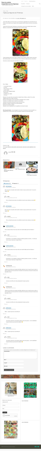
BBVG (33, 6)
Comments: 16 (23, 18)
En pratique (23, 3)
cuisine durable (13, 146)
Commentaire (7, 351)
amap (6, 146)
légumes (4, 148)
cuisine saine (24, 146)
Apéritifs (5, 169)
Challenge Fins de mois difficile (26, 6)
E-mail (5, 362)
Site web (5, 366)
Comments (7, 183)
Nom (5, 359)
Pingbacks (15, 183)
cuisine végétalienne (30, 146)
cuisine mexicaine (19, 146)
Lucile (18, 18)
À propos (27, 3)
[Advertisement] (30, 411)
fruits (35, 146)
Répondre (4, 193)
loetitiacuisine (8, 307)
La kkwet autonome (9, 225)
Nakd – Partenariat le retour (20, 169)
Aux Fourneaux (9, 186)
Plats (8, 145)
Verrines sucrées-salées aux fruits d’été (8, 171)
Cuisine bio (9, 146)
